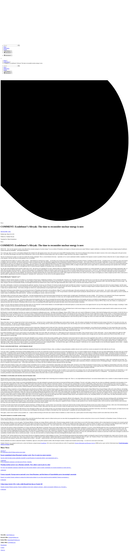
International (8, 52)
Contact (2, 547)
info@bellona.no (10, 535)
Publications (6, 48)
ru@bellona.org (11, 542)
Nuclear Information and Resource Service (85, 443)
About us (3, 550)
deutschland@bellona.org (14, 540)
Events (5, 49)
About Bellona (7, 51)
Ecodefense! (44, 443)
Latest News (7, 62)
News (5, 47)
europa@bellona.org (13, 537)
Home (5, 60)
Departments (4, 545)
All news (3, 450)
